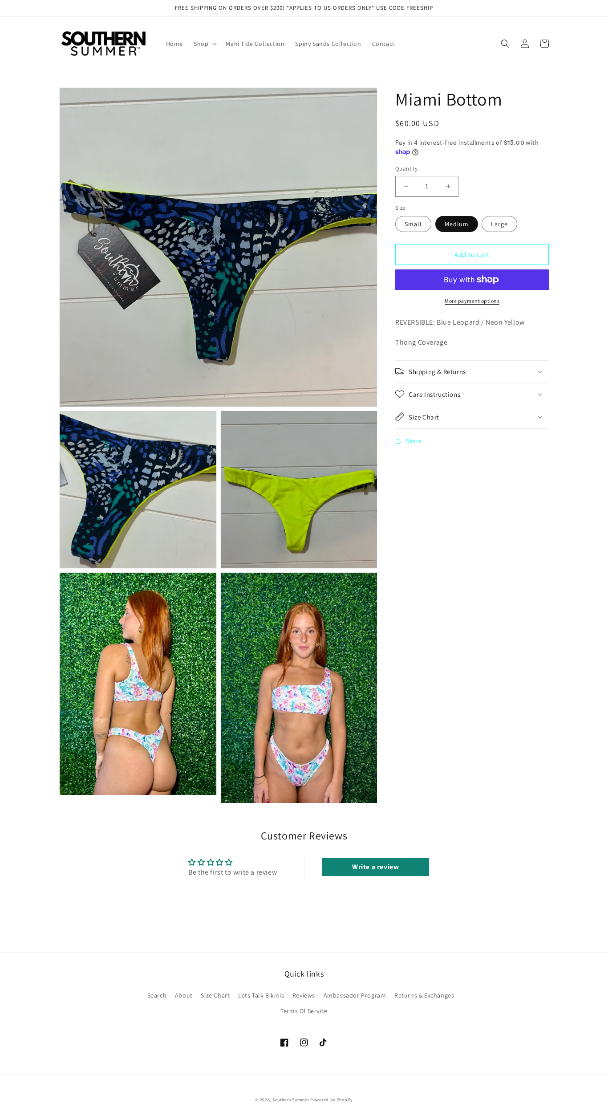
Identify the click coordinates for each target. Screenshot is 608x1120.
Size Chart (215, 995)
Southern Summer (290, 1100)
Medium (457, 224)
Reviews (303, 995)
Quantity (406, 168)
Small (413, 224)
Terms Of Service (304, 1011)
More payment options (472, 300)
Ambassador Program (355, 995)
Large (499, 224)
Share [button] (413, 440)
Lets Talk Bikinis (261, 995)
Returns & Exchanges (424, 995)
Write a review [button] (375, 867)
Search (157, 995)
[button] (204, 43)
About (184, 995)
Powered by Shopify (331, 1100)
